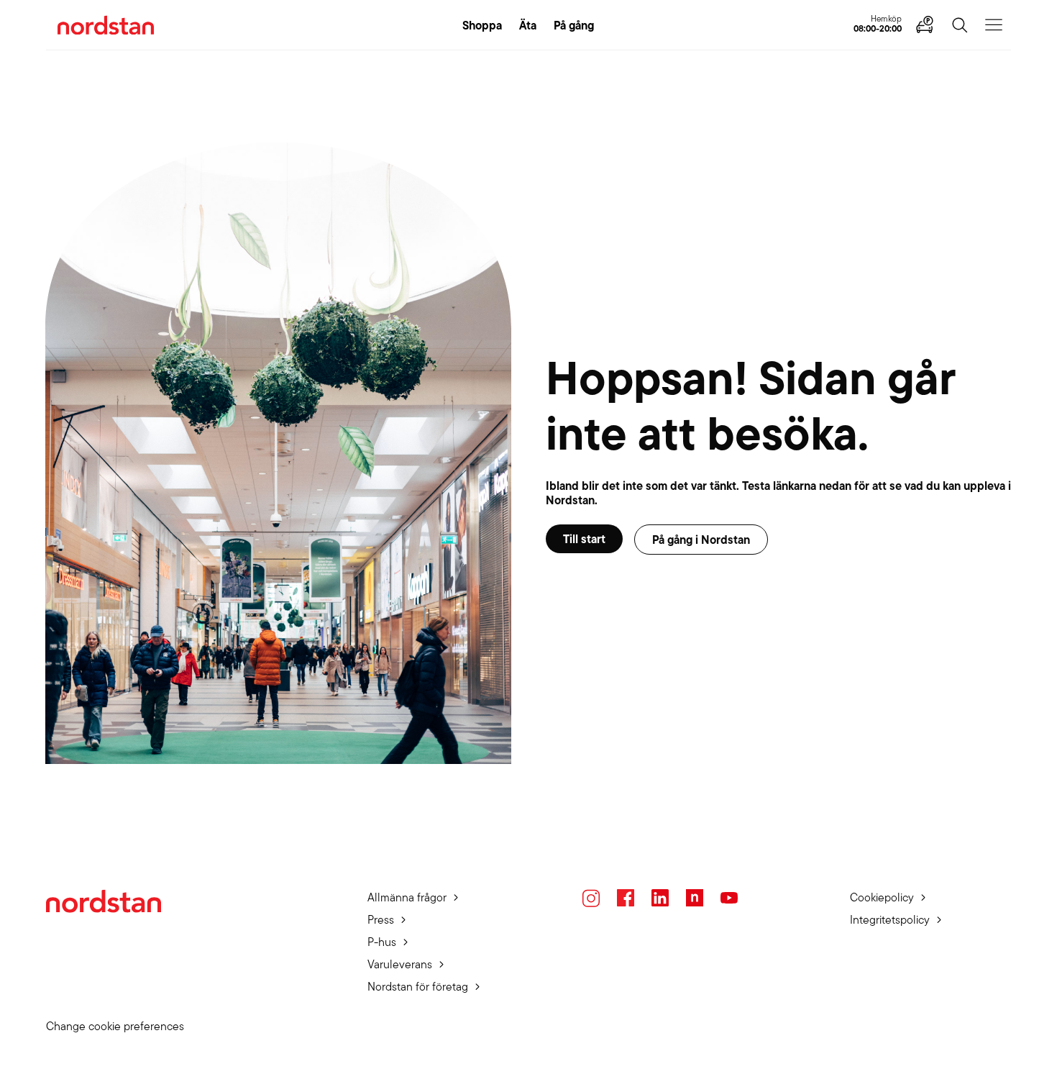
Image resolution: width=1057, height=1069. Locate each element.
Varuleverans (399, 964)
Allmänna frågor (407, 897)
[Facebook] (625, 897)
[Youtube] (729, 897)
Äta (527, 25)
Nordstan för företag (417, 986)
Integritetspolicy (890, 919)
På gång (574, 25)
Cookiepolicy (882, 897)
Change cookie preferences (115, 1026)
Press (380, 919)
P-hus (381, 942)
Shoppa (482, 25)
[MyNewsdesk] (694, 897)
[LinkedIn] (660, 897)
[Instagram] (591, 898)
